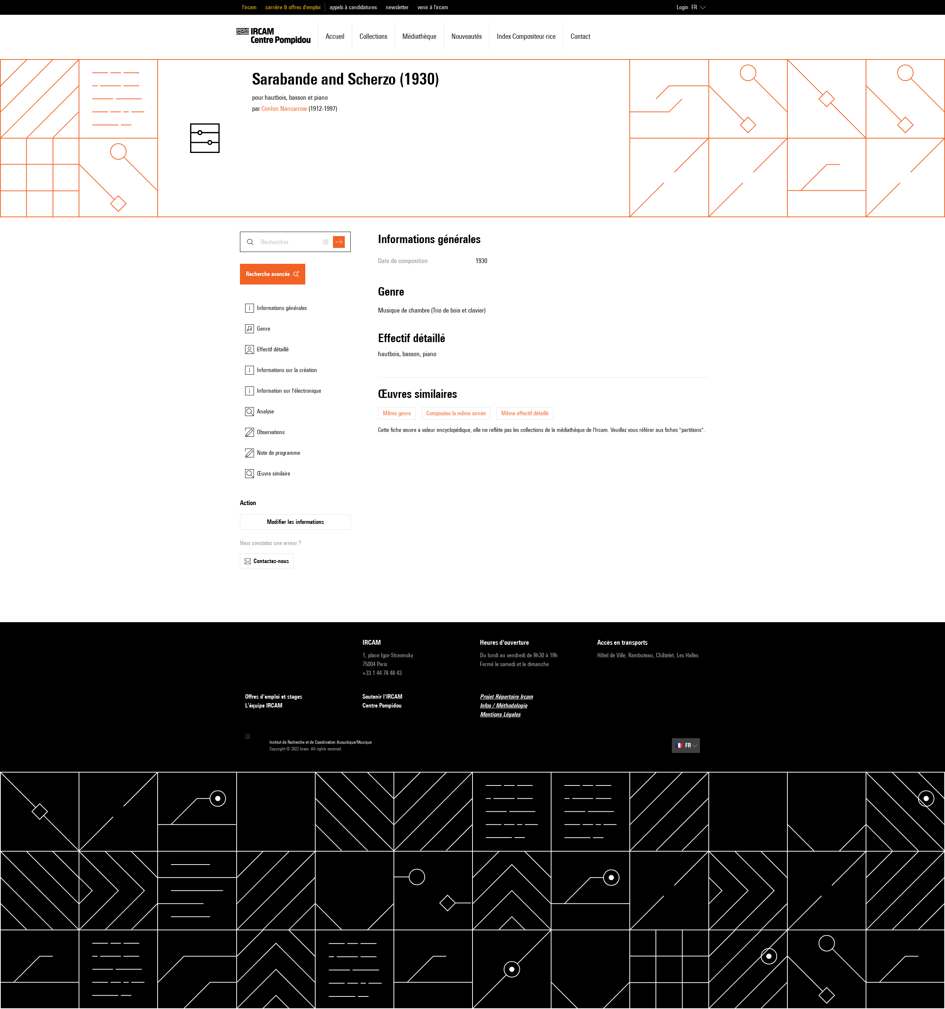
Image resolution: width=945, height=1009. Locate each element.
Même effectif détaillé (525, 413)
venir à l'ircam (432, 7)
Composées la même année (456, 413)
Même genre (397, 413)
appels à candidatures (353, 7)
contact (580, 36)
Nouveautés (466, 36)
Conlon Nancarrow (284, 108)
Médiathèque (419, 36)
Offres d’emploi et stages (273, 696)
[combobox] (295, 242)
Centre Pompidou (382, 705)
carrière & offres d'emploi (292, 7)
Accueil (335, 36)
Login (682, 7)
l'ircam (249, 7)
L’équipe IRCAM (263, 705)
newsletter (397, 7)
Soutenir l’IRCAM (382, 696)
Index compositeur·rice (526, 36)
